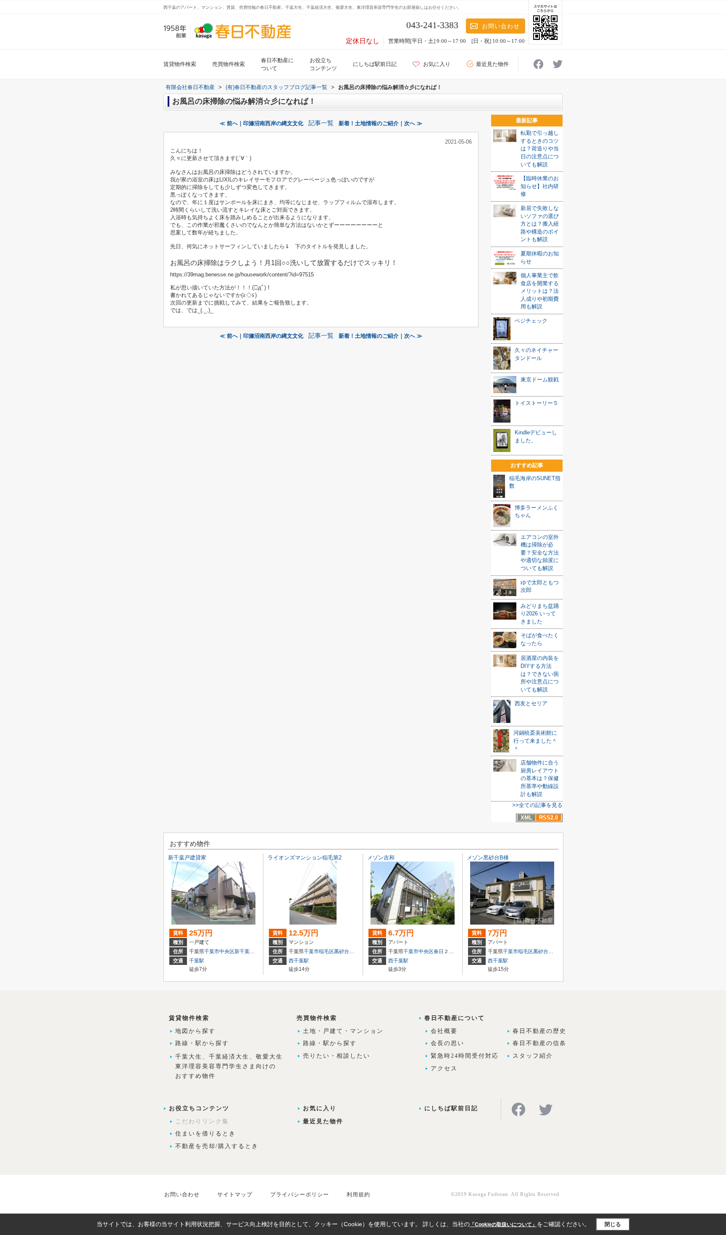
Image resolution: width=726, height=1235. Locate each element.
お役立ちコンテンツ (199, 1108)
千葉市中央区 (219, 951)
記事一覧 (321, 123)
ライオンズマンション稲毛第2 (305, 857)
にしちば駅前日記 (375, 64)
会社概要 (444, 1031)
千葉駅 (196, 961)
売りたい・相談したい (336, 1056)
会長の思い (447, 1043)
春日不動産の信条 (539, 1043)
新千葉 (242, 951)
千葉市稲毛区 (319, 951)
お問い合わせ (501, 26)
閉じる (613, 1224)
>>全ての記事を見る (537, 805)
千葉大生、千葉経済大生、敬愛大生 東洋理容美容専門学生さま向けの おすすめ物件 (229, 1066)
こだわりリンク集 (202, 1121)
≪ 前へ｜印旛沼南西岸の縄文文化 (261, 123)
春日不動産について (454, 1018)
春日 (439, 951)
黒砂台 (341, 951)
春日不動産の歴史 (539, 1031)
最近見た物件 (492, 64)
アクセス (444, 1068)
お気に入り (436, 64)
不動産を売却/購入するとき (216, 1146)
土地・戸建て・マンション (343, 1031)
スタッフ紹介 (533, 1056)
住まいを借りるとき (205, 1133)
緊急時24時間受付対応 (465, 1056)
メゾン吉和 (381, 857)
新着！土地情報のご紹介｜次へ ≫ (380, 123)
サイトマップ (235, 1194)
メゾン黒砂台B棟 (488, 857)
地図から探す (195, 1031)
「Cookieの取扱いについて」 (503, 1224)
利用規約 (358, 1194)
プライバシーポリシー (299, 1194)
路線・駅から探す (202, 1043)
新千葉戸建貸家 (187, 857)
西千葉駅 (299, 961)
